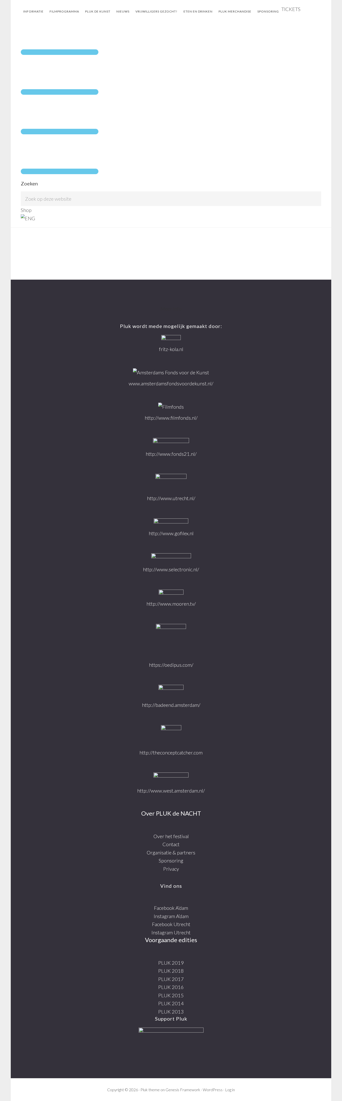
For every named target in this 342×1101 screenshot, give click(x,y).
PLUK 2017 (171, 979)
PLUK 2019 (171, 963)
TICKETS (290, 9)
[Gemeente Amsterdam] (171, 778)
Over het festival (171, 836)
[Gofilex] (171, 521)
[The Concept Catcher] (171, 734)
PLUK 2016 (171, 987)
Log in (230, 1089)
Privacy (171, 869)
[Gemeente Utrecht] (171, 482)
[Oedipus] (171, 640)
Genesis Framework (182, 1089)
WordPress (213, 1089)
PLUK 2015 (171, 995)
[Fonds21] (171, 442)
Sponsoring (171, 860)
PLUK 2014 (171, 1003)
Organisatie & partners (171, 852)
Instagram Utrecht (171, 932)
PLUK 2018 (171, 971)
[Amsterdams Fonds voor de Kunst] (171, 372)
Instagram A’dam (171, 916)
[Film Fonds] (171, 407)
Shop (26, 210)
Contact (171, 844)
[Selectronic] (171, 557)
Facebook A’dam (171, 908)
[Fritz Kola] (171, 338)
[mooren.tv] (171, 593)
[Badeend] (171, 691)
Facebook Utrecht (171, 924)
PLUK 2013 (171, 1012)
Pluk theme (150, 1089)
